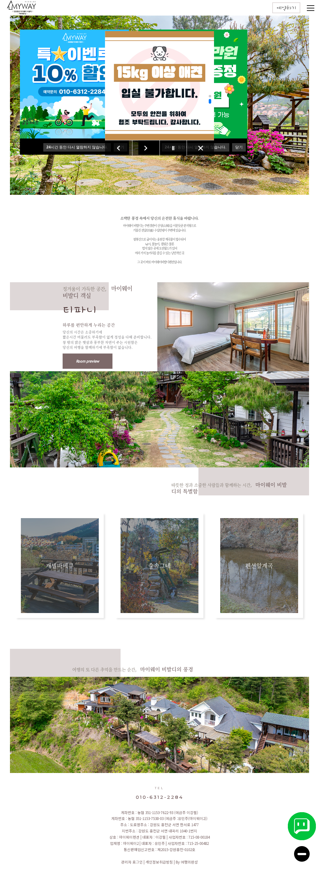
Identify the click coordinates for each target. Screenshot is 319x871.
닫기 (239, 147)
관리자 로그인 (132, 861)
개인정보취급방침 (159, 861)
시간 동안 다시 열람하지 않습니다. (77, 147)
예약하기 (286, 8)
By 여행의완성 (187, 861)
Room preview (87, 360)
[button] (210, 96)
